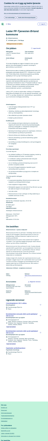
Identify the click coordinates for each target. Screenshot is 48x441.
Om (6, 418)
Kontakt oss (4, 407)
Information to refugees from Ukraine (10, 436)
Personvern (4, 410)
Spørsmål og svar (5, 430)
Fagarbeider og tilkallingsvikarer (15, 348)
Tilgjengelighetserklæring (7, 415)
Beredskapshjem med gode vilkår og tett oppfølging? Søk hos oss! (22, 314)
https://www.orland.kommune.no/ (33, 276)
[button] (34, 281)
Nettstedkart (4, 421)
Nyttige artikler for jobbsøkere (8, 428)
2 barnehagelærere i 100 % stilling (16, 303)
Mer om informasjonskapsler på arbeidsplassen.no (17, 13)
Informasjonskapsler (6, 413)
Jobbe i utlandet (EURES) (7, 433)
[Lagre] (40, 304)
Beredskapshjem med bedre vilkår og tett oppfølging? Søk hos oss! (22, 331)
